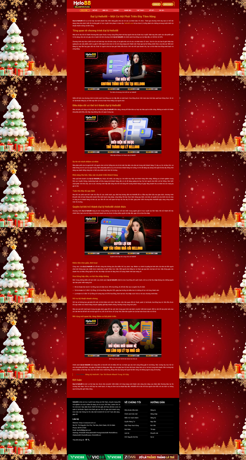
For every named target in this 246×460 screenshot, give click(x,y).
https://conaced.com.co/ (87, 423)
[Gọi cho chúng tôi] (88, 440)
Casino (116, 10)
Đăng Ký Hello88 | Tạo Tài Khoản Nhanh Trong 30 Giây (107, 374)
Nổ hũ (95, 10)
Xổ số (151, 10)
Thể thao (140, 10)
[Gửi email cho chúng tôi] (86, 440)
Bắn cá (105, 10)
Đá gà (161, 10)
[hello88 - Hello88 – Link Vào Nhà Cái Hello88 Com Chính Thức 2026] (82, 4)
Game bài (127, 10)
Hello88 (84, 10)
